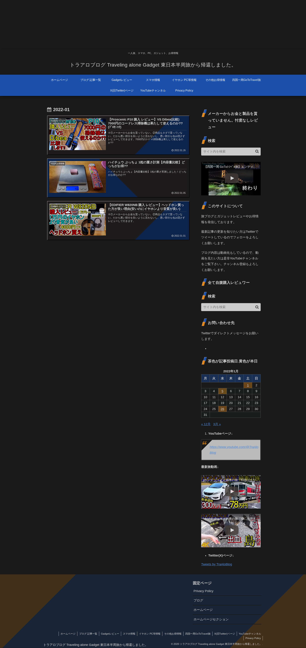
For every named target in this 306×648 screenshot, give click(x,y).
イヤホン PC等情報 (149, 633)
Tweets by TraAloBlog (216, 564)
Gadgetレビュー (110, 633)
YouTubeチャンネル (250, 633)
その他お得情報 (173, 633)
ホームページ (203, 610)
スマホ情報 (129, 633)
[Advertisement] (106, 25)
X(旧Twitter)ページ (224, 633)
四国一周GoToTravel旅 (198, 633)
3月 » (217, 424)
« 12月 (206, 424)
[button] (257, 151)
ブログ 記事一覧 (88, 633)
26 (222, 409)
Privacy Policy (203, 591)
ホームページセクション (211, 619)
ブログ (198, 600)
